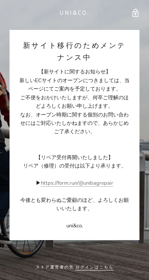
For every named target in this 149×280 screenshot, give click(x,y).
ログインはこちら (94, 267)
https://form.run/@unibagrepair (77, 183)
